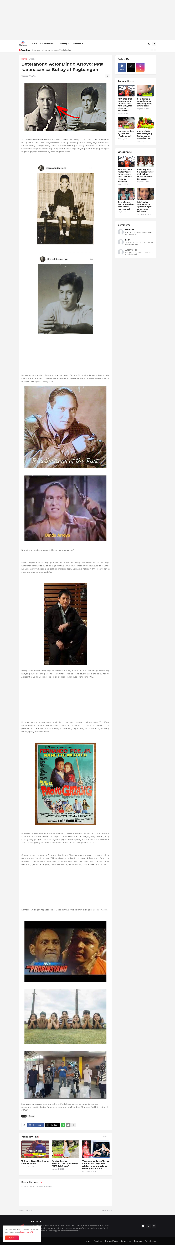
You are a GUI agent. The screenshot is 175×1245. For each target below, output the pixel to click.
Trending (63, 43)
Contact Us (126, 1241)
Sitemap (138, 1241)
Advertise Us (150, 1241)
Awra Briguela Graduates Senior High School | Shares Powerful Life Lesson (145, 174)
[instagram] (154, 1226)
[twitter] (148, 1226)
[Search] (154, 44)
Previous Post (26, 1210)
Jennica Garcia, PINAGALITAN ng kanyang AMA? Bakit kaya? (65, 1163)
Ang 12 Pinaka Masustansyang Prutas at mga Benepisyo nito (144, 134)
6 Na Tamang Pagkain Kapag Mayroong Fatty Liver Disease (144, 102)
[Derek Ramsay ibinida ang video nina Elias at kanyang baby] (126, 194)
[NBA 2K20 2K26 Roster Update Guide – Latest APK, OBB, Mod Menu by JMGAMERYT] (126, 161)
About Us (98, 1241)
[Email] (68, 1125)
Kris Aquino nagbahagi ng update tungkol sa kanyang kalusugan (144, 207)
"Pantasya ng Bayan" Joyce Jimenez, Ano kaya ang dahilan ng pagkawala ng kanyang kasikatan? (95, 1165)
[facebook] (143, 1226)
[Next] (155, 50)
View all (106, 1137)
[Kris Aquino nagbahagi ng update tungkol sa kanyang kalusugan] (145, 194)
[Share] (107, 76)
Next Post (106, 1210)
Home (34, 43)
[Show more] (73, 1125)
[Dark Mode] (149, 44)
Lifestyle (32, 59)
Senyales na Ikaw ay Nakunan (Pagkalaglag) (126, 133)
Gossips (77, 43)
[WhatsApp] (63, 1125)
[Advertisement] (87, 20)
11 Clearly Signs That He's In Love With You (35, 1162)
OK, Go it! (12, 1238)
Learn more (25, 1232)
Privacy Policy (111, 1241)
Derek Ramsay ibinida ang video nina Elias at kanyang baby (126, 205)
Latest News (46, 43)
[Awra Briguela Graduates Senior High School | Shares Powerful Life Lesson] (145, 161)
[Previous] (152, 50)
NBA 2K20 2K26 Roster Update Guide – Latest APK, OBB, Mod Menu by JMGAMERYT (125, 105)
